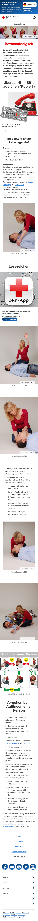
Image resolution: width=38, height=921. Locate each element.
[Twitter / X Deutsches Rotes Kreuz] (26, 867)
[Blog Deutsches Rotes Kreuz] (33, 867)
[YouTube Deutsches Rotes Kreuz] (12, 867)
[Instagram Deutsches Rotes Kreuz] (19, 867)
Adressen (6, 913)
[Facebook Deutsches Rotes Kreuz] (5, 867)
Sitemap (18, 913)
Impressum (6, 915)
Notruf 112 (19, 184)
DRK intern (21, 915)
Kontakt (12, 913)
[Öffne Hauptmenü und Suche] (35, 18)
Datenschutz (25, 913)
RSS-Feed (14, 915)
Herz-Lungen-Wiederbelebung (15, 825)
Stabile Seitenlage (12, 743)
